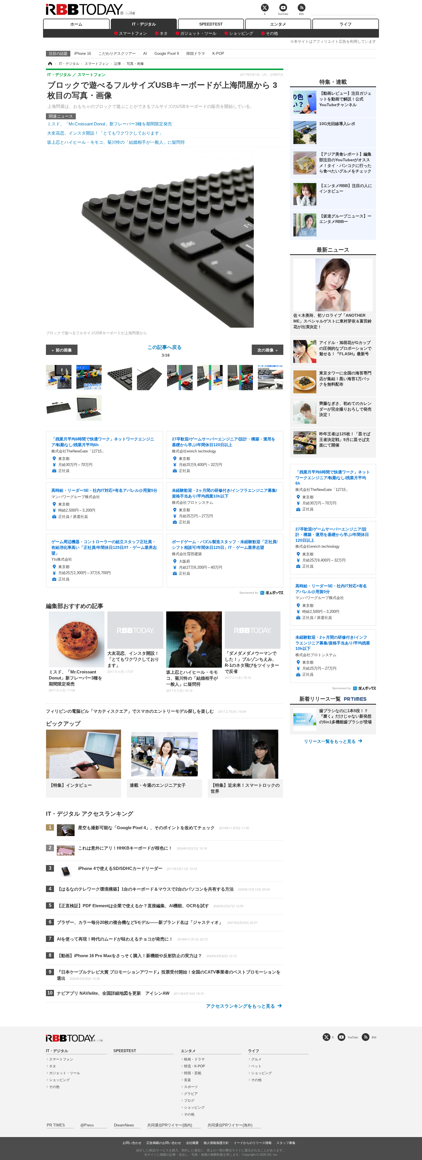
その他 (272, 33)
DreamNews (124, 1125)
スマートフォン (133, 33)
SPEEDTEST (211, 24)
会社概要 (192, 1143)
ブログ (189, 1101)
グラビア (191, 1094)
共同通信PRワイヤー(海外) (230, 1125)
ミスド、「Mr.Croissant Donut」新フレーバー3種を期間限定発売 (109, 123)
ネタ (164, 33)
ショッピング (241, 33)
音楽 (187, 1080)
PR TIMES (56, 1125)
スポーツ (191, 1087)
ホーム (76, 24)
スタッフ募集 (285, 1143)
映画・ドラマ (194, 1059)
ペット (256, 1066)
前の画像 (64, 350)
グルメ (256, 1059)
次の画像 (266, 350)
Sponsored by (248, 592)
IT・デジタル (144, 24)
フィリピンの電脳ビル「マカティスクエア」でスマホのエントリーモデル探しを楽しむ (146, 711)
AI (145, 53)
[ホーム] (49, 64)
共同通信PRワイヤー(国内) (169, 1125)
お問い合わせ (132, 1143)
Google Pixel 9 (166, 53)
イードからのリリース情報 (253, 1143)
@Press (87, 1125)
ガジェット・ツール (198, 33)
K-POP (218, 53)
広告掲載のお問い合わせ (163, 1143)
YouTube (353, 1037)
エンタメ (278, 24)
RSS (374, 1037)
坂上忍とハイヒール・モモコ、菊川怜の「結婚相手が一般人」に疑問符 (116, 142)
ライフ (346, 24)
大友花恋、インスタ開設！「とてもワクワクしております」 (105, 133)
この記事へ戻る (165, 350)
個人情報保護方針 (216, 1143)
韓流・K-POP (194, 1066)
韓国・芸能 (192, 1073)
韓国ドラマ (195, 53)
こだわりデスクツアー (117, 53)
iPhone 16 (82, 53)
